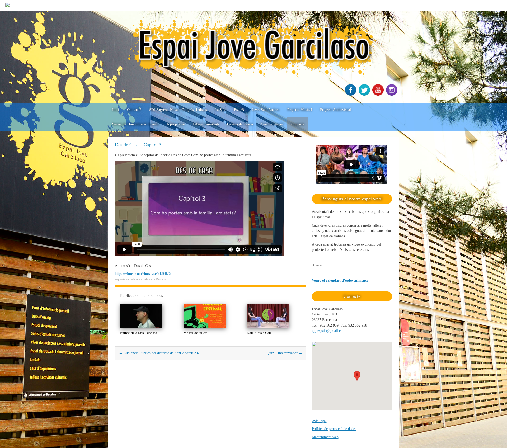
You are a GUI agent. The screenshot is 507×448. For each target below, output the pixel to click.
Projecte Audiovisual (335, 110)
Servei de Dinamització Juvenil (135, 124)
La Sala (220, 110)
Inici (115, 110)
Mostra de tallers (195, 333)
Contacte (297, 124)
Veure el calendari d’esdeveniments (340, 280)
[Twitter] (365, 94)
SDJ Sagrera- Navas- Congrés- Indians (178, 110)
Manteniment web (325, 437)
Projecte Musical (299, 110)
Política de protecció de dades (334, 429)
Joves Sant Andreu (265, 110)
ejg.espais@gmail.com (328, 331)
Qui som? (134, 110)
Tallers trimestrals (206, 124)
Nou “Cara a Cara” (260, 333)
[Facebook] (351, 94)
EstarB (239, 110)
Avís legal (319, 421)
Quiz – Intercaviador (284, 353)
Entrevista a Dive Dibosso (138, 333)
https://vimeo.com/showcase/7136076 (143, 274)
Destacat (161, 279)
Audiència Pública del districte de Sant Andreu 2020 (160, 353)
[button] (357, 376)
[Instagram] (392, 94)
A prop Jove (176, 124)
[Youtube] (378, 94)
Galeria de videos (240, 124)
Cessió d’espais (272, 124)
